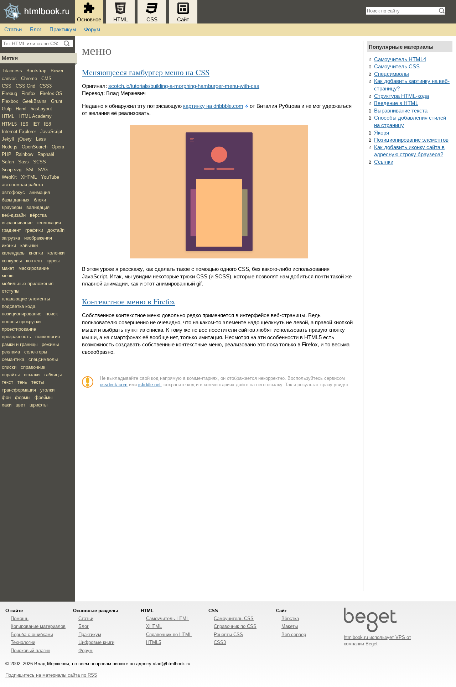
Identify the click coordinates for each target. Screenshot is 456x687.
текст (7, 382)
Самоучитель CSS (397, 66)
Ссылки (383, 162)
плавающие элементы (26, 298)
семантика (13, 359)
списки (9, 367)
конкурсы (12, 260)
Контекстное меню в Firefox (128, 301)
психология (47, 336)
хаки (6, 405)
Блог (35, 29)
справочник (33, 367)
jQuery (25, 139)
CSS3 (46, 86)
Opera (58, 147)
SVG (43, 169)
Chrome (29, 78)
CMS (46, 78)
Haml (21, 108)
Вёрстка (290, 618)
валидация (38, 207)
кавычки (29, 245)
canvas (9, 78)
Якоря (381, 133)
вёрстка (38, 215)
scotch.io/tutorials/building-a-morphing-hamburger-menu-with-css (183, 86)
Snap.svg (11, 169)
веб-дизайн (14, 215)
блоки (40, 200)
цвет (20, 405)
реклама (11, 352)
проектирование (19, 329)
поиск (52, 313)
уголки (47, 390)
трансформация (19, 390)
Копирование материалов (38, 626)
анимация (39, 192)
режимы (50, 344)
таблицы (53, 374)
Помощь (19, 618)
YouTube (50, 177)
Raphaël (45, 154)
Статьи (13, 29)
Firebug (9, 93)
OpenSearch (34, 147)
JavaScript (51, 131)
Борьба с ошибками (32, 634)
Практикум (63, 29)
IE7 (36, 124)
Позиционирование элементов (411, 140)
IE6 (24, 124)
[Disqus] (219, 493)
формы (22, 397)
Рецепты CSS (228, 634)
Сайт (183, 19)
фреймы (43, 397)
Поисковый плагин (30, 650)
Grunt (56, 101)
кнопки (36, 253)
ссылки (32, 374)
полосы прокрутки (21, 321)
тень (22, 382)
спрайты (11, 374)
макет (8, 268)
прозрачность (16, 336)
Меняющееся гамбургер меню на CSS (145, 72)
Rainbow (24, 154)
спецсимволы (43, 359)
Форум (92, 29)
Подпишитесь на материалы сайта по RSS (51, 675)
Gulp (6, 108)
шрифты (38, 405)
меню (8, 275)
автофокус (13, 192)
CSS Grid (25, 86)
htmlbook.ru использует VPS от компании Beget (377, 640)
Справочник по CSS (235, 626)
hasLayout (41, 108)
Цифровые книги (96, 642)
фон (6, 397)
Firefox (28, 93)
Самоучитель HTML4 (400, 59)
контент (34, 260)
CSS (151, 19)
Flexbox (10, 101)
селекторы (35, 352)
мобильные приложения (27, 283)
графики (34, 230)
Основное (89, 19)
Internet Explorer (19, 131)
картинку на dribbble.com (213, 106)
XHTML (29, 177)
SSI (29, 169)
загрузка (11, 238)
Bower (57, 70)
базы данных (16, 200)
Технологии (23, 642)
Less (41, 139)
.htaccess (12, 70)
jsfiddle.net (149, 384)
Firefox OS (51, 93)
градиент (11, 230)
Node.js (9, 147)
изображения (38, 238)
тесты (37, 382)
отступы (10, 291)
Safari (8, 161)
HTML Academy (35, 116)
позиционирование (21, 313)
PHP (6, 154)
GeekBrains (34, 101)
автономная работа (22, 184)
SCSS (39, 161)
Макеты (289, 626)
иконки (9, 245)
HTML (120, 19)
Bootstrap (36, 70)
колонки (55, 253)
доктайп (55, 230)
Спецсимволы (391, 74)
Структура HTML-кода (401, 96)
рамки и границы (19, 344)
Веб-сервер (293, 634)
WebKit (9, 177)
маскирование (34, 268)
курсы (53, 260)
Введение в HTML (396, 103)
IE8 (47, 124)
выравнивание (17, 222)
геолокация (49, 222)
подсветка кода (18, 306)
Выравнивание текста (401, 111)
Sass (23, 161)
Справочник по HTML (169, 634)
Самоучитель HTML (167, 618)
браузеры (12, 207)
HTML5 (9, 124)
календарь (13, 253)
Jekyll (8, 139)
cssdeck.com (114, 384)
